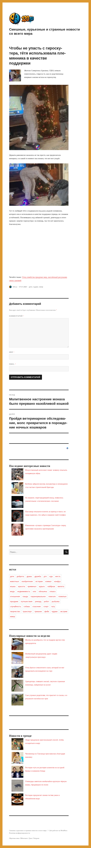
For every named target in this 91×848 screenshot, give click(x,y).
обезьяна (43, 591)
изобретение (27, 581)
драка (29, 576)
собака (27, 606)
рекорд (38, 601)
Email (12, 364)
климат (48, 581)
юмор (41, 287)
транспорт (27, 611)
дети (30, 287)
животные (14, 581)
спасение (36, 606)
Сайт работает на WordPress (58, 830)
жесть (57, 576)
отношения (15, 596)
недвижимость (23, 591)
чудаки (35, 287)
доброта (20, 576)
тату (53, 606)
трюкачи (38, 611)
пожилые (62, 596)
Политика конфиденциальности (19, 833)
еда (51, 576)
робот (46, 601)
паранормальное (38, 596)
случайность (15, 606)
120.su (14, 287)
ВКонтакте (24, 838)
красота (21, 586)
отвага (52, 591)
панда (25, 596)
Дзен (30, 838)
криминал (32, 586)
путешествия (26, 601)
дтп (45, 576)
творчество (15, 611)
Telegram (36, 838)
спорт (45, 606)
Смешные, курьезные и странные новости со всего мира (44, 31)
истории (39, 581)
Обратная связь (14, 838)
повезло (52, 596)
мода (12, 591)
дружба (37, 576)
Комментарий (16, 316)
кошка (12, 586)
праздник (14, 601)
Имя (11, 352)
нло (34, 591)
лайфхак (51, 586)
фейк (46, 611)
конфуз (57, 581)
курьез (42, 586)
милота (61, 586)
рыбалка (55, 601)
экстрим (63, 611)
